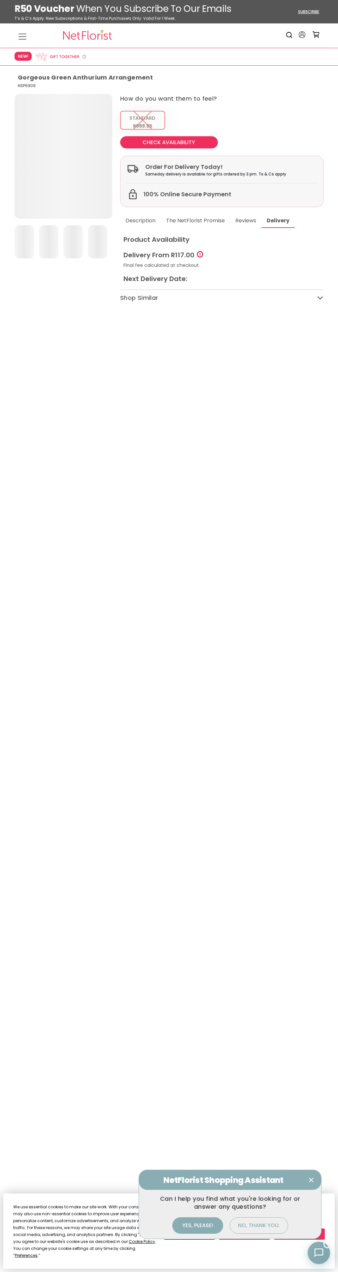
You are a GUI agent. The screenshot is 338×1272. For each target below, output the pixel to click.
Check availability (169, 142)
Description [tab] (140, 220)
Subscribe (308, 12)
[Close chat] (311, 1180)
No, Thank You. (259, 1225)
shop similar (139, 298)
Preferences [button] (26, 1255)
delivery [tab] (278, 220)
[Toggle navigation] (22, 36)
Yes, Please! (197, 1225)
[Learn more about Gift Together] (60, 56)
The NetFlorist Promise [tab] (195, 220)
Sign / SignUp (302, 34)
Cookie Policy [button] (142, 1241)
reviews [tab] (245, 220)
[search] (290, 35)
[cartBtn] (316, 35)
